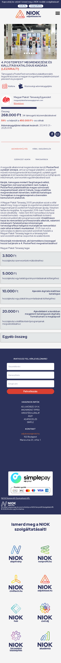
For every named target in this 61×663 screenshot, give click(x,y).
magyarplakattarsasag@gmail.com (28, 100)
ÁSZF (30, 416)
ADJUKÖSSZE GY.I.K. (30, 406)
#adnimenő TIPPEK (30, 410)
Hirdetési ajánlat (30, 413)
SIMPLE (30, 422)
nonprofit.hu (36, 6)
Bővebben (19, 103)
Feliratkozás (30, 391)
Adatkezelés (30, 419)
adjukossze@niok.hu (30, 433)
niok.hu (22, 6)
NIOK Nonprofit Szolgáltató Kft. (15, 498)
